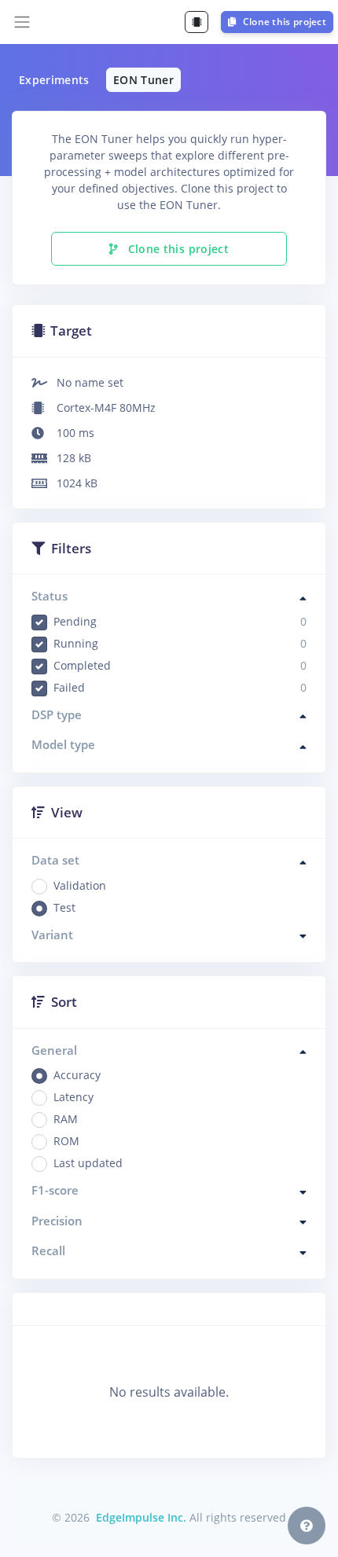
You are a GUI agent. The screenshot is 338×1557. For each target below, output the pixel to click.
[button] (306, 1525)
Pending (180, 621)
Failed (180, 687)
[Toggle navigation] (22, 22)
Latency (73, 1096)
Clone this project (283, 21)
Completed (180, 665)
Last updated (88, 1162)
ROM (66, 1140)
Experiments (54, 79)
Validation (79, 885)
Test (64, 907)
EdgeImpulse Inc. (141, 1517)
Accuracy (77, 1074)
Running (180, 643)
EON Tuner (143, 79)
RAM (65, 1118)
